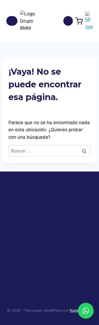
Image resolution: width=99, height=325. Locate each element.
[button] (86, 311)
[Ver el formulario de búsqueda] (68, 21)
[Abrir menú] (11, 21)
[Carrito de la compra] (79, 21)
